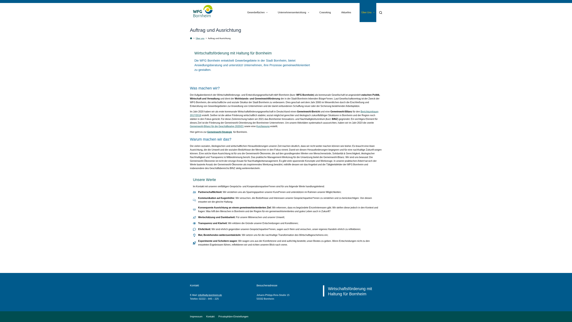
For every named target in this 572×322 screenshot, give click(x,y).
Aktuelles (346, 12)
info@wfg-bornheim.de (210, 295)
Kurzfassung (263, 126)
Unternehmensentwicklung (292, 12)
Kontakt (210, 316)
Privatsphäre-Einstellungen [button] (233, 316)
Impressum (196, 316)
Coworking (325, 12)
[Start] (191, 38)
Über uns (366, 12)
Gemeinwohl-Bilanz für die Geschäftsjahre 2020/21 (217, 126)
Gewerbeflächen (256, 12)
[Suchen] (380, 12)
